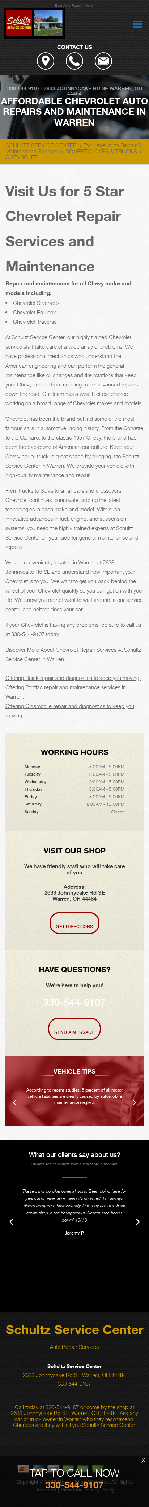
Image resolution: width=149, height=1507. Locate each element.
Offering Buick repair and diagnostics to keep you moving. (73, 677)
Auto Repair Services (74, 1347)
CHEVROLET (21, 157)
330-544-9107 (23, 88)
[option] (74, 1091)
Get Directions (74, 926)
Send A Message (74, 1032)
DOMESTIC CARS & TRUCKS (101, 151)
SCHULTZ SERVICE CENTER (41, 145)
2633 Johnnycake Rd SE (76, 88)
